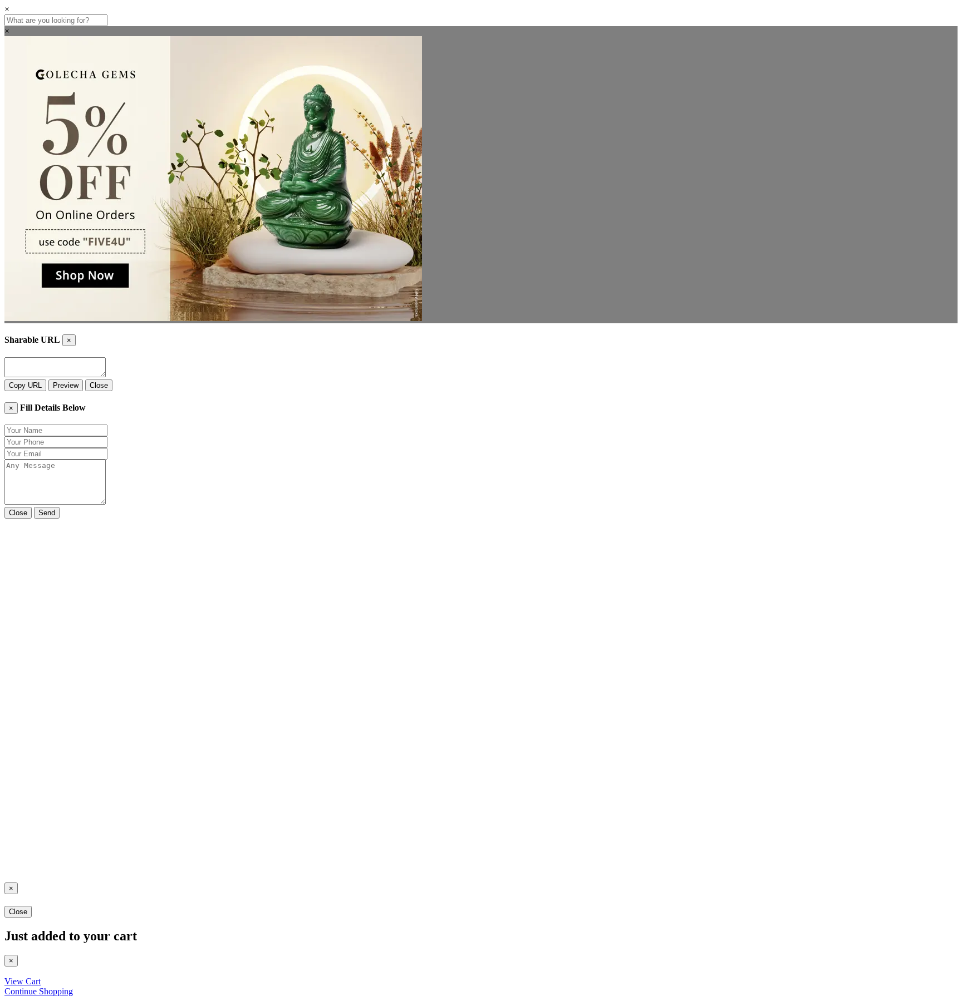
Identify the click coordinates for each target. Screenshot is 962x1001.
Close (99, 385)
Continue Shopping (38, 991)
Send (46, 513)
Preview (65, 385)
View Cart (22, 981)
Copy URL (25, 385)
